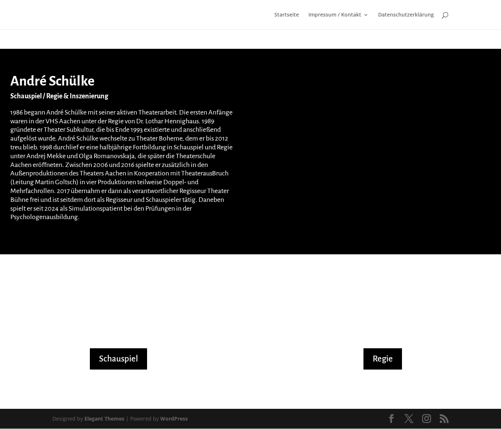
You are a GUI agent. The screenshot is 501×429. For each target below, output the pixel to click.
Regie (383, 358)
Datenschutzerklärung (406, 15)
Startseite (286, 15)
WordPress (174, 418)
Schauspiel (118, 358)
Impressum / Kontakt (334, 15)
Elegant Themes (104, 418)
